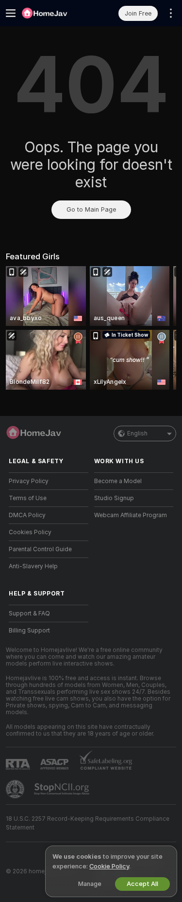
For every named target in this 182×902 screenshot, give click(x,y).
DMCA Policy (27, 515)
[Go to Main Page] (56, 13)
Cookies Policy (30, 532)
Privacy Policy (29, 481)
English (137, 433)
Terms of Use (28, 498)
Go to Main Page (91, 209)
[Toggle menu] (10, 13)
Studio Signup (114, 498)
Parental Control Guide (40, 549)
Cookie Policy (109, 866)
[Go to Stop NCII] (62, 789)
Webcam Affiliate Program (130, 515)
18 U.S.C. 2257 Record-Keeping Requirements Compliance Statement (87, 823)
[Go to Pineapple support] (16, 789)
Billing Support (29, 630)
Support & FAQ (29, 613)
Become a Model (118, 481)
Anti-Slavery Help (33, 566)
